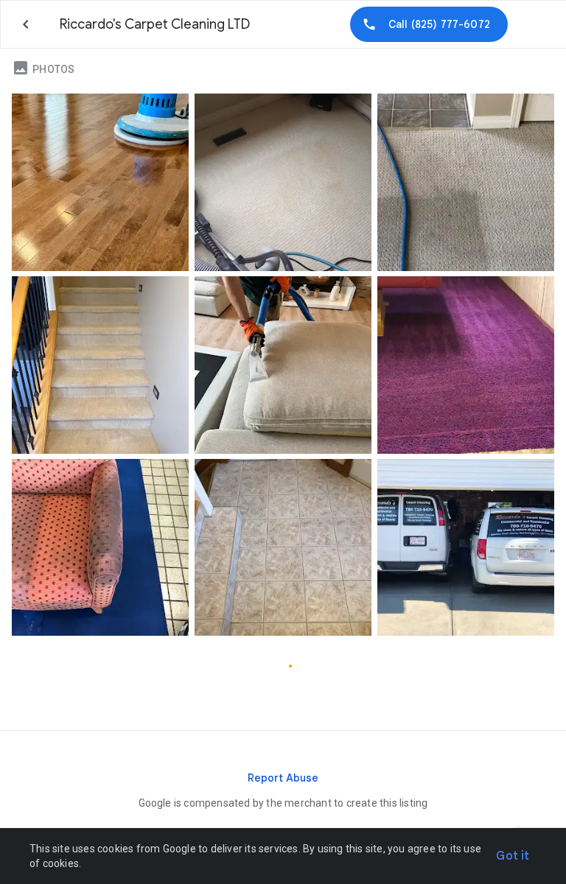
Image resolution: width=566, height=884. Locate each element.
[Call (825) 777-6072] (429, 24)
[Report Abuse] (283, 778)
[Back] (25, 24)
